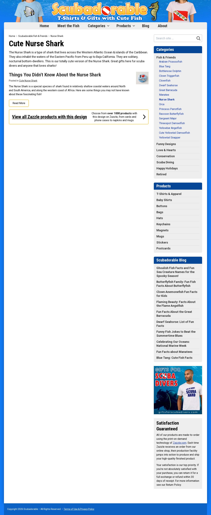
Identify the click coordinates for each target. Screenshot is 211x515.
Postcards (163, 248)
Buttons (161, 206)
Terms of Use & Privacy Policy (79, 509)
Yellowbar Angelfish (170, 128)
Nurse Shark (57, 36)
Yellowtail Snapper (169, 137)
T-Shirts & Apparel (168, 194)
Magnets (162, 230)
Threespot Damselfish (172, 123)
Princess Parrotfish (170, 109)
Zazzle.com (179, 442)
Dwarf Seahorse (168, 85)
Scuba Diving (165, 162)
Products (124, 26)
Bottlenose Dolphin (170, 71)
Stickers (162, 242)
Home (44, 26)
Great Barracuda (168, 90)
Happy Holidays (167, 168)
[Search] (198, 38)
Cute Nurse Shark (28, 80)
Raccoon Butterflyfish (171, 113)
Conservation (165, 156)
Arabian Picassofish (170, 61)
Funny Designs (166, 144)
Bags (159, 212)
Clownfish (164, 80)
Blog (145, 26)
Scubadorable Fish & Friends (32, 36)
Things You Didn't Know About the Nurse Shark (55, 75)
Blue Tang (164, 66)
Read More (19, 103)
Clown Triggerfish (169, 75)
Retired (161, 174)
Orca (161, 104)
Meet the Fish (68, 26)
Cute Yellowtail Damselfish (174, 132)
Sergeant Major (168, 118)
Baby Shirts (164, 200)
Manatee (164, 94)
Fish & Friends (166, 57)
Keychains (163, 224)
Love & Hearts (166, 150)
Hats (159, 218)
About (162, 26)
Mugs (160, 236)
